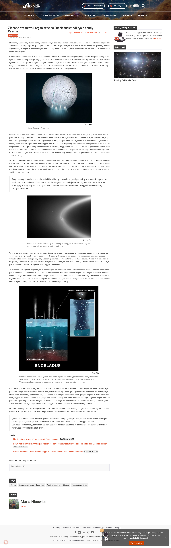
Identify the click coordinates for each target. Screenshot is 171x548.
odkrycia (66, 485)
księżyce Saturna (53, 485)
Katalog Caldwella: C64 (125, 80)
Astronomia (13, 36)
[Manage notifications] (6, 542)
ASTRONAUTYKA (51, 15)
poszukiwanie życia (79, 485)
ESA (90, 124)
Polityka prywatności (77, 540)
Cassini (13, 485)
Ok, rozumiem (136, 543)
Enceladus (40, 485)
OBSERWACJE (72, 15)
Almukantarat (98, 528)
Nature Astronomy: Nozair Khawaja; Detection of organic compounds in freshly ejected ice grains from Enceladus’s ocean (60, 444)
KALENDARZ (110, 15)
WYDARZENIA (91, 15)
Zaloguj (118, 528)
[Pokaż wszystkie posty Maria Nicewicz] (14, 504)
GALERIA (127, 15)
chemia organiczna (26, 485)
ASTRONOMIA (30, 15)
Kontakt (109, 528)
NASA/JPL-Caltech (24, 37)
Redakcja (57, 528)
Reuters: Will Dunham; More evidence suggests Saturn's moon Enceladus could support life (48, 451)
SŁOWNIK (142, 15)
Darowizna (87, 528)
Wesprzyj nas (117, 6)
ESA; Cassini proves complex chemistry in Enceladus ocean (36, 439)
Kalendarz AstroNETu (71, 528)
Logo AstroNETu (59, 540)
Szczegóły (144, 538)
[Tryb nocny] (136, 5)
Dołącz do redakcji (93, 6)
